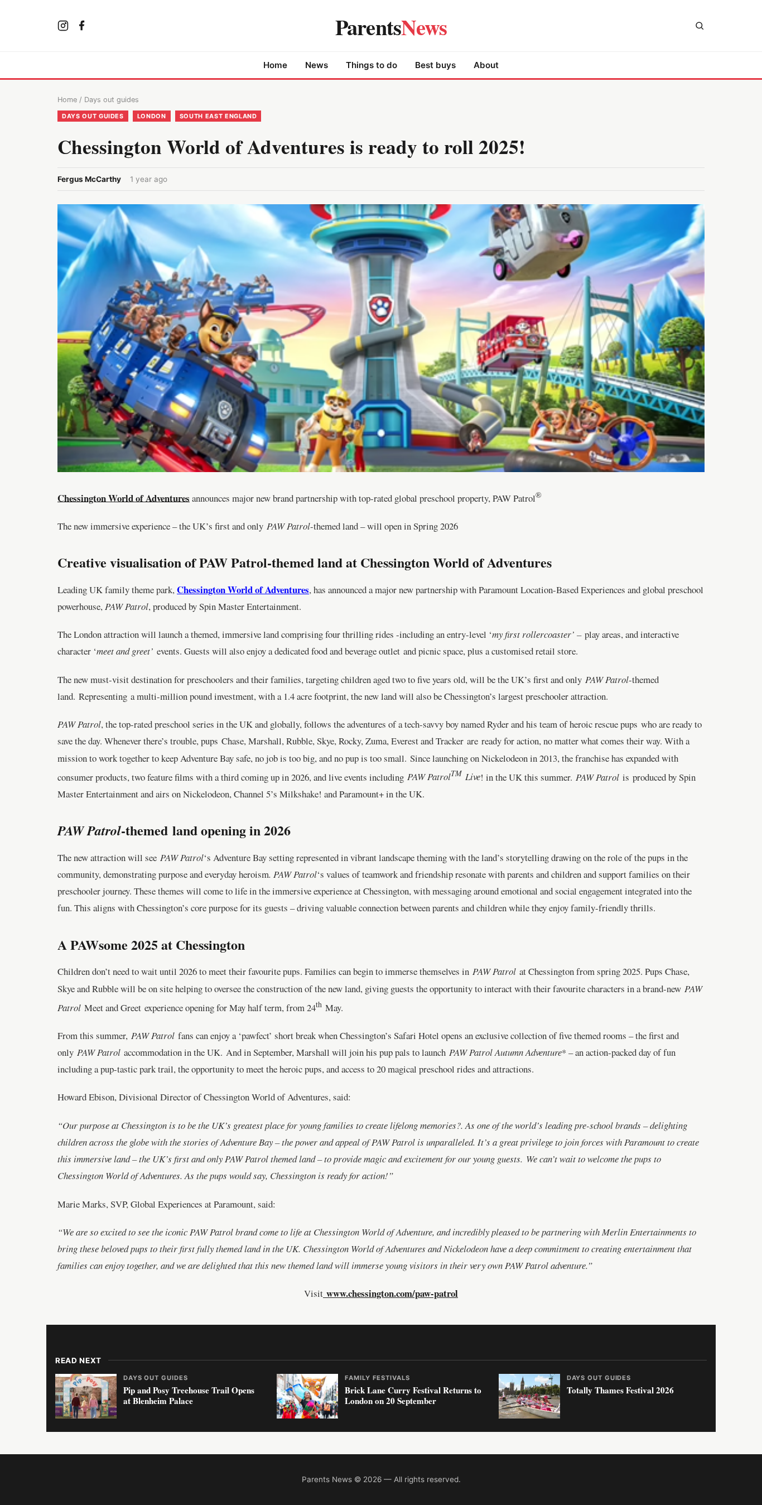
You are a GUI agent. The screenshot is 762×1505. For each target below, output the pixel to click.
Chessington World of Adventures (123, 497)
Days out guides (111, 99)
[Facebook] (82, 26)
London (151, 116)
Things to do (371, 65)
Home (275, 65)
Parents (391, 26)
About (486, 65)
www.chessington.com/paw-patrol (392, 1293)
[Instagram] (63, 26)
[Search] (700, 27)
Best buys (435, 65)
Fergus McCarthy (89, 179)
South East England (218, 116)
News (316, 65)
